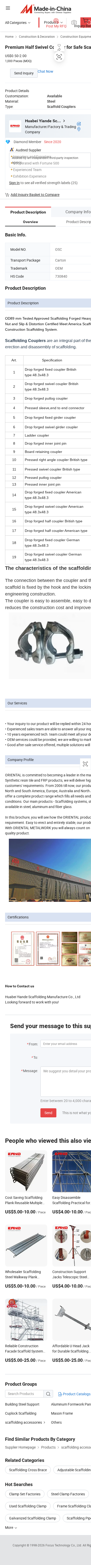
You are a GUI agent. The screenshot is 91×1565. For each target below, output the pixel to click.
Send (48, 1112)
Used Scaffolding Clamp (28, 1506)
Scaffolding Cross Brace (28, 1469)
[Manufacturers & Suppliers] (45, 9)
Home (9, 36)
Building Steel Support (22, 1404)
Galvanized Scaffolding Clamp (32, 1518)
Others (56, 1422)
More (9, 1527)
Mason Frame (62, 1413)
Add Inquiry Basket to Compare (35, 194)
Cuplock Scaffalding (20, 1413)
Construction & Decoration (37, 36)
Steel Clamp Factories (68, 1494)
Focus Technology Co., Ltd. (64, 1545)
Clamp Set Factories (24, 1494)
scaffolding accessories (23, 1422)
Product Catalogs (76, 1393)
